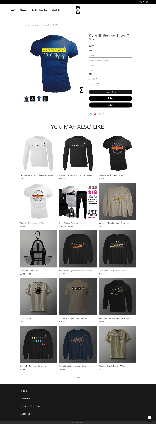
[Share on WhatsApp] (99, 114)
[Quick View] (38, 153)
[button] (145, 2)
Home (26, 25)
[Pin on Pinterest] (95, 114)
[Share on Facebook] (90, 114)
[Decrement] (90, 83)
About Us (25, 413)
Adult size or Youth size (98, 61)
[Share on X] (104, 114)
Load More (78, 378)
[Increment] (98, 83)
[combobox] (110, 55)
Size (91, 50)
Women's (25, 398)
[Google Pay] (110, 105)
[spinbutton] (94, 83)
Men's (24, 390)
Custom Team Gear (30, 406)
